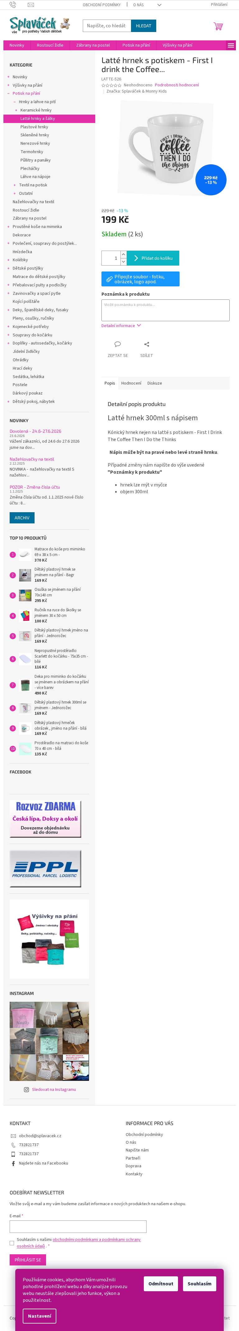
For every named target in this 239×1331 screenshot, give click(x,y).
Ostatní (26, 193)
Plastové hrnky (34, 127)
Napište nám (137, 1150)
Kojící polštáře (26, 302)
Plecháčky (30, 169)
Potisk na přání (26, 93)
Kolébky (20, 260)
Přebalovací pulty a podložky (40, 285)
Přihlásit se (28, 1259)
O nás (138, 5)
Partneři (133, 1158)
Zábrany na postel (29, 218)
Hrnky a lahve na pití (37, 102)
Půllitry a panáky (36, 160)
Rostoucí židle (26, 210)
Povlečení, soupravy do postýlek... (45, 243)
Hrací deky (22, 368)
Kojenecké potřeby (31, 327)
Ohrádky (21, 360)
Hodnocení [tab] (131, 383)
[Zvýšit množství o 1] (123, 254)
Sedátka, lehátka (28, 377)
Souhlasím (200, 1283)
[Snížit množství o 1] (123, 261)
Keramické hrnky (36, 110)
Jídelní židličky (26, 352)
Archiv (22, 517)
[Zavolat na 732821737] (19, 4)
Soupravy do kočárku (32, 335)
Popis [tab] (110, 383)
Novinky (20, 77)
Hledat (143, 25)
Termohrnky (32, 152)
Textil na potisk (33, 185)
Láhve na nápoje (35, 177)
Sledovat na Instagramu (54, 1090)
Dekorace (22, 235)
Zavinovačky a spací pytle (37, 293)
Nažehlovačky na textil (33, 202)
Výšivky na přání (27, 85)
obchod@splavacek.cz (40, 1136)
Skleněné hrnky (35, 135)
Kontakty (134, 1174)
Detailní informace (118, 326)
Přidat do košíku (157, 258)
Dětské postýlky (28, 268)
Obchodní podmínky (102, 5)
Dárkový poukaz (28, 393)
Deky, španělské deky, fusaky (40, 310)
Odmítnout (160, 1283)
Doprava (133, 1166)
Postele (20, 385)
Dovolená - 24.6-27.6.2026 (35, 431)
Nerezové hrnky (35, 143)
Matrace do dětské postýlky (39, 277)
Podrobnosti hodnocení (177, 85)
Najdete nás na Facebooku (43, 1163)
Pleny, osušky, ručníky (33, 318)
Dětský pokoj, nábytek (34, 402)
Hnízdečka (22, 252)
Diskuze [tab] (155, 383)
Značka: (136, 91)
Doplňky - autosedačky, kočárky (42, 343)
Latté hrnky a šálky (38, 119)
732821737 (29, 1145)
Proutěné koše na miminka (37, 227)
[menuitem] (16, 45)
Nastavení (39, 1316)
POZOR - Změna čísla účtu (35, 487)
